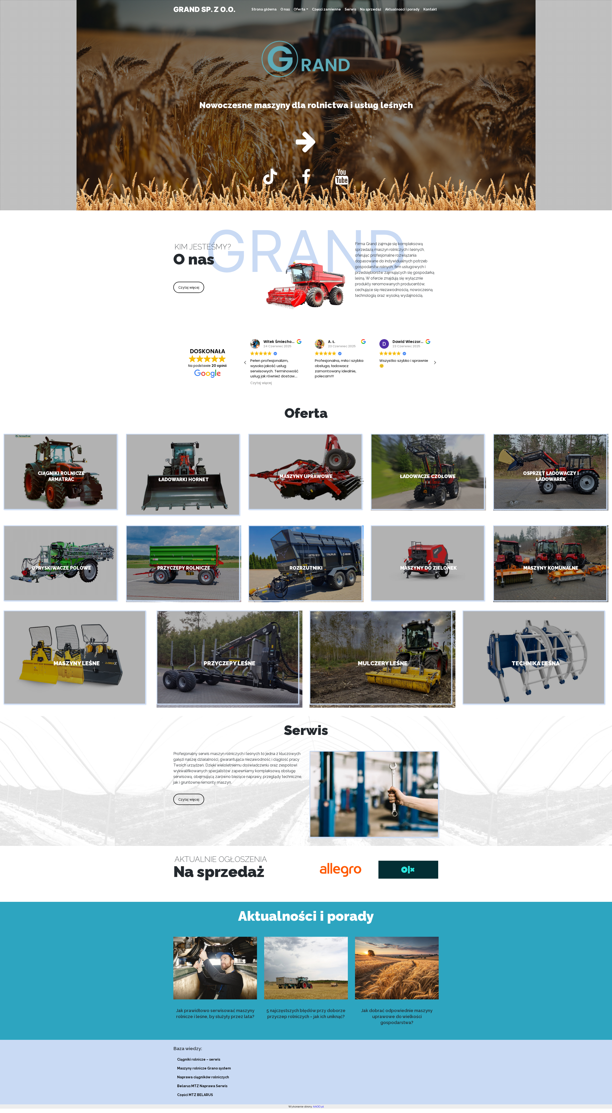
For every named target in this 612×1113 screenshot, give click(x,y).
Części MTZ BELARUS (195, 1095)
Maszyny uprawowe (306, 476)
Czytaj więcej (188, 287)
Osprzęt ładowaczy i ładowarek (551, 476)
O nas (285, 9)
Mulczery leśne (382, 663)
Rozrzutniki (306, 568)
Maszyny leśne (77, 663)
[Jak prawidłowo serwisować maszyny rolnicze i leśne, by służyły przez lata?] (215, 968)
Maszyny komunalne (550, 568)
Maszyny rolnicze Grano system (204, 1068)
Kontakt (430, 9)
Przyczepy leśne (229, 663)
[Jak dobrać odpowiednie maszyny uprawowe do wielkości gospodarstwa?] (397, 968)
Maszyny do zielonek (428, 568)
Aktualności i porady (402, 9)
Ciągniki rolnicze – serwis (198, 1059)
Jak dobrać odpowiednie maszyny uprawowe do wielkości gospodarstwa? (396, 1016)
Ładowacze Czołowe (428, 476)
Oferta (299, 9)
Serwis (350, 9)
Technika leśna (536, 663)
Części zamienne (326, 9)
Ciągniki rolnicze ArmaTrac (61, 476)
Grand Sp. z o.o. (204, 9)
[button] (434, 362)
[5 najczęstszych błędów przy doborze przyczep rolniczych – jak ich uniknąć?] (306, 968)
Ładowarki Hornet (183, 479)
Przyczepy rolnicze (183, 568)
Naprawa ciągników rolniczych (203, 1077)
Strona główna (264, 9)
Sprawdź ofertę (306, 105)
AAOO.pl (318, 1106)
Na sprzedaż (370, 9)
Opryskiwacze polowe (61, 568)
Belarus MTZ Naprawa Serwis (202, 1086)
